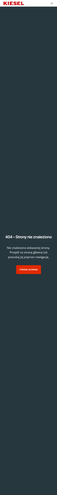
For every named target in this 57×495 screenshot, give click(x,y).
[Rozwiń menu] (51, 3)
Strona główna (28, 269)
